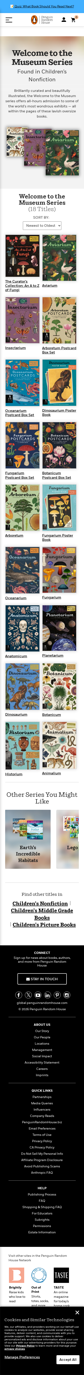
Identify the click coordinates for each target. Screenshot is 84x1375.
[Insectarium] (22, 320)
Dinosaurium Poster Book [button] (59, 412)
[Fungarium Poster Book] (59, 507)
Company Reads (42, 1116)
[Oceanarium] (22, 569)
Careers (42, 1069)
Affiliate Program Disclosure (42, 1160)
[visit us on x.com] (28, 995)
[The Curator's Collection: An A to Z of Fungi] (22, 255)
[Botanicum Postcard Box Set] (59, 445)
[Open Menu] (8, 20)
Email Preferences (42, 1128)
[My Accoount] (63, 19)
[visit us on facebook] (18, 995)
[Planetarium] (59, 627)
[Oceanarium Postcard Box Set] (22, 382)
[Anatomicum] (22, 628)
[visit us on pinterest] (57, 995)
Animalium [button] (51, 773)
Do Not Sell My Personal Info (42, 1154)
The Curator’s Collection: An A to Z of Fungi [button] (22, 286)
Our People (42, 1037)
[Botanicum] (59, 686)
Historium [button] (13, 774)
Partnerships (42, 1097)
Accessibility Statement (42, 1062)
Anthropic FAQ (42, 1173)
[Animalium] (59, 744)
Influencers (42, 1109)
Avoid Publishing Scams (42, 1166)
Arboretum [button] (14, 535)
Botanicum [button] (51, 714)
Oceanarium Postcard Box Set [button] (19, 412)
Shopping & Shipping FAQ (42, 1207)
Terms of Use (42, 1135)
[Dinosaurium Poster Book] (59, 382)
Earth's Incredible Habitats (28, 854)
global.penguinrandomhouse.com (42, 1003)
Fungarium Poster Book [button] (57, 537)
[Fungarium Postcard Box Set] (22, 445)
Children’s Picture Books (44, 925)
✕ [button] (77, 1313)
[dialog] (42, 1341)
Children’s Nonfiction (40, 904)
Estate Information (42, 1232)
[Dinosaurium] (22, 686)
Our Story (42, 1031)
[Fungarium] (59, 569)
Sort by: (41, 217)
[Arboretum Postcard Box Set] (59, 320)
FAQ (42, 1201)
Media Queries (42, 1103)
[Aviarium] (59, 257)
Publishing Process (42, 1194)
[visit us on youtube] (37, 995)
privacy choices (14, 1349)
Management (42, 1050)
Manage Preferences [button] (22, 1357)
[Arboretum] (22, 507)
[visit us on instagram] (66, 995)
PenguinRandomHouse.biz (42, 1122)
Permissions (42, 1226)
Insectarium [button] (15, 347)
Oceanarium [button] (15, 598)
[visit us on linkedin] (47, 995)
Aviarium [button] (49, 285)
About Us (42, 1025)
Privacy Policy (42, 1141)
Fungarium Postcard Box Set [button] (19, 475)
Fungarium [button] (51, 597)
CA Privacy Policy (42, 1147)
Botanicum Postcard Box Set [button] (56, 475)
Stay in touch (44, 979)
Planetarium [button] (52, 655)
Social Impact (42, 1056)
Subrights (42, 1220)
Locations (42, 1043)
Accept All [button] (68, 1359)
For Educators (42, 1213)
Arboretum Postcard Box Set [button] (59, 350)
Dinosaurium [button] (16, 714)
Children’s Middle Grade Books (42, 914)
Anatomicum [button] (16, 656)
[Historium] (22, 745)
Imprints (42, 1075)
